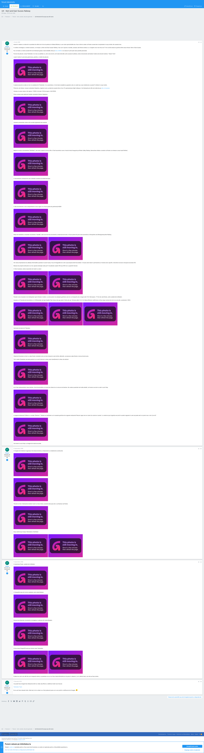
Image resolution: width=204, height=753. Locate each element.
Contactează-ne (162, 734)
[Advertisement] (49, 29)
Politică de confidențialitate (183, 734)
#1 (201, 42)
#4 (201, 681)
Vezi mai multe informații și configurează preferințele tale (19, 749)
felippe (4, 13)
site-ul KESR (58, 50)
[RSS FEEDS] (43, 6)
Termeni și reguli (171, 734)
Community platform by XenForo (17, 738)
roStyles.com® (21, 739)
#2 (201, 448)
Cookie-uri (6, 734)
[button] (40, 6)
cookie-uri (11, 747)
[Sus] (199, 734)
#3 (201, 562)
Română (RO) (14, 734)
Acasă (196, 734)
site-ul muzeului (105, 88)
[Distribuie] (199, 42)
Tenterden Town (18, 687)
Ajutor (192, 734)
